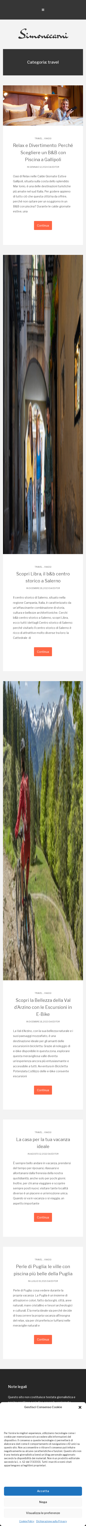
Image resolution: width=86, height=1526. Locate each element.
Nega (43, 1502)
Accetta (43, 1491)
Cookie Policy (26, 1521)
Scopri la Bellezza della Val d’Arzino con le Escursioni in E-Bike (43, 1007)
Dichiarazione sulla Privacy (51, 1521)
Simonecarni (43, 34)
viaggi (47, 138)
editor (55, 167)
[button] (80, 1407)
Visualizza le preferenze (43, 1513)
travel (38, 138)
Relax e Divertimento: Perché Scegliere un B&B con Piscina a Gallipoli (43, 152)
